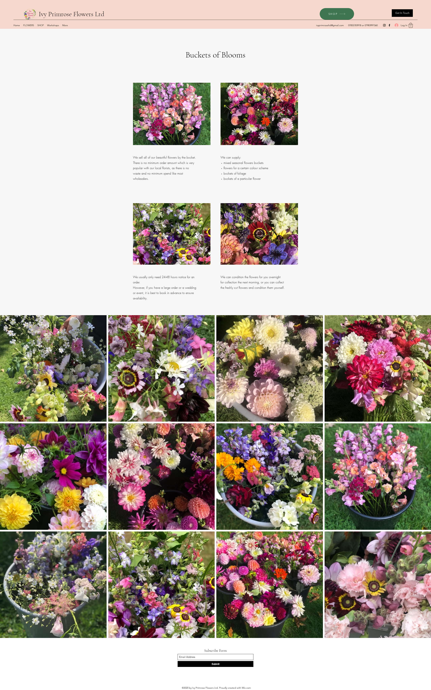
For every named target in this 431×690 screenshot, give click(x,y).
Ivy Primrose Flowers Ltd (71, 14)
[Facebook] (389, 25)
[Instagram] (384, 25)
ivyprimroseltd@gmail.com (330, 25)
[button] (411, 25)
